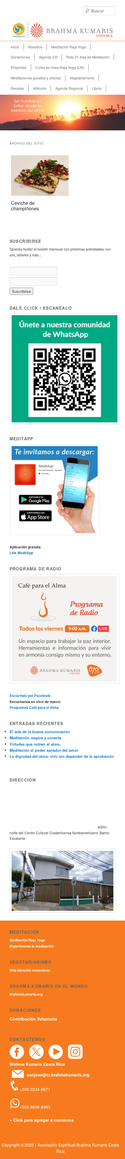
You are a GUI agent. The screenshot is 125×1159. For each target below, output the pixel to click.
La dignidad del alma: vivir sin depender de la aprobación (62, 756)
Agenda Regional (69, 88)
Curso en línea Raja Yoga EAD (59, 67)
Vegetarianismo (82, 77)
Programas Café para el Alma (34, 707)
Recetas (17, 88)
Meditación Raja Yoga (68, 46)
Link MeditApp (21, 552)
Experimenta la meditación (32, 946)
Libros (97, 88)
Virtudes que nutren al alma (35, 744)
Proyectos (18, 67)
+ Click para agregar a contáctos (42, 1120)
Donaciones (20, 56)
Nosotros (35, 46)
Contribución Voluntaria (33, 1019)
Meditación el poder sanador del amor (44, 750)
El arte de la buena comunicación (40, 731)
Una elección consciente (30, 970)
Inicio (15, 46)
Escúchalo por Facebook (30, 695)
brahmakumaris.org (26, 994)
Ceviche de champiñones (25, 206)
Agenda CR (48, 56)
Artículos (40, 88)
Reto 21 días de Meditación (88, 56)
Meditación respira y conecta (35, 737)
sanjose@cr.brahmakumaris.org (58, 1075)
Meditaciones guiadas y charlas (36, 77)
